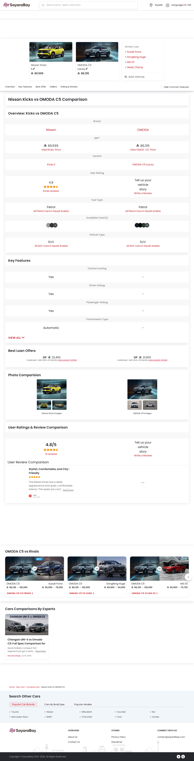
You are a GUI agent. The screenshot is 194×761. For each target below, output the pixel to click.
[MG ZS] (174, 568)
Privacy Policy (118, 736)
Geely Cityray (135, 67)
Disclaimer (116, 741)
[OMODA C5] (97, 52)
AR (189, 5)
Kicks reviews (51, 191)
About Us (72, 736)
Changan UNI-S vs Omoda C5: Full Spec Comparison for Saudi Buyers (26, 641)
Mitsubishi (87, 711)
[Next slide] (188, 577)
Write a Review (143, 193)
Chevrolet (87, 716)
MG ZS (130, 62)
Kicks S (51, 164)
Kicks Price (54, 149)
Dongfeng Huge (136, 57)
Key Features (25, 86)
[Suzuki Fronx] (49, 568)
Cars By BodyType (54, 704)
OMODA (143, 130)
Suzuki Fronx (134, 52)
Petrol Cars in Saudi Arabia (53, 211)
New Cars (20, 687)
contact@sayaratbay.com (171, 736)
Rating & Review (69, 86)
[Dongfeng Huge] (111, 568)
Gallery (53, 86)
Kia (153, 711)
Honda (155, 716)
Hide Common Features (176, 87)
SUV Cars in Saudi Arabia (53, 246)
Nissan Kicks (39, 65)
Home (11, 687)
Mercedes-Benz (19, 716)
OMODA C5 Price (146, 149)
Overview (10, 86)
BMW (49, 716)
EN (185, 5)
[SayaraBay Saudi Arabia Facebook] (178, 756)
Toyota (15, 711)
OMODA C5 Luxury (143, 164)
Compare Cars (32, 687)
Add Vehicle (136, 77)
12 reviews (51, 454)
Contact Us (74, 741)
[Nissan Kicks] (50, 52)
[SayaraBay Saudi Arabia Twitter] (183, 756)
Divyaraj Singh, (14, 655)
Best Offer (41, 86)
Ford (119, 716)
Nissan (51, 130)
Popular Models (83, 704)
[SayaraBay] (16, 5)
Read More (40, 651)
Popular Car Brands (23, 704)
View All (14, 338)
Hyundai (121, 711)
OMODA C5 (84, 65)
